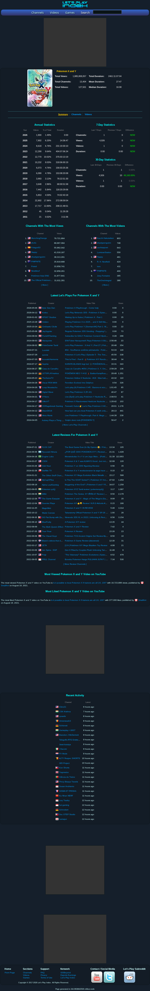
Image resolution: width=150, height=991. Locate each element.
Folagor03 (35, 247)
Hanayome (47, 340)
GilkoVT (45, 401)
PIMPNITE (36, 261)
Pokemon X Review (73, 531)
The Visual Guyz (49, 536)
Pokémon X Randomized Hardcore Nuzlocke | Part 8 (88, 401)
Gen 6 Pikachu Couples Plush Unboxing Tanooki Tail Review (92, 550)
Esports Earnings (68, 975)
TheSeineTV (48, 378)
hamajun (63, 819)
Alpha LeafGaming (50, 485)
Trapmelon (64, 772)
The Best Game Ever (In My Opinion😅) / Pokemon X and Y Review (95, 447)
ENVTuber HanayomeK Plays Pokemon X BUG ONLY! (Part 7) (93, 341)
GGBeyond (66, 973)
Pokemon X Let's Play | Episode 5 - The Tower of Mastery (91, 355)
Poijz (44, 554)
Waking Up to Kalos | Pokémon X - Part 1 (83, 317)
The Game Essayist (51, 498)
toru (99, 266)
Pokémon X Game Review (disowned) (82, 541)
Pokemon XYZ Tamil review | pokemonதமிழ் (84, 489)
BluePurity (46, 522)
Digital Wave (47, 392)
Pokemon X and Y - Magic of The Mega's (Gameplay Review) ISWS (95, 499)
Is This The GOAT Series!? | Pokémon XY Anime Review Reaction (94, 480)
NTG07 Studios (49, 317)
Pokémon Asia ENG (40, 276)
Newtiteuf (35, 271)
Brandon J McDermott (69, 735)
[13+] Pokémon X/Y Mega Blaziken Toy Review (86, 545)
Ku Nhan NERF (66, 795)
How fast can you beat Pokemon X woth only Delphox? (90, 411)
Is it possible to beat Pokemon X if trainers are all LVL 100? (80, 583)
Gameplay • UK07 (67, 730)
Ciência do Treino (67, 777)
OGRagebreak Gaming (52, 406)
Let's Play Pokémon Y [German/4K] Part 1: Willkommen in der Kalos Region (99, 327)
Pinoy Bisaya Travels (68, 781)
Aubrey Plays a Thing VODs (54, 420)
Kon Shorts (64, 767)
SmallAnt (5, 585)
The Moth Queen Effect (52, 527)
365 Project (64, 763)
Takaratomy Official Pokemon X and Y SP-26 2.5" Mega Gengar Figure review (100, 513)
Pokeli (34, 266)
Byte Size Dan (48, 308)
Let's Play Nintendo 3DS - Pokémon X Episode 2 (87, 313)
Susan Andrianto (66, 786)
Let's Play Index (68, 978)
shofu (33, 243)
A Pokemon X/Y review (75, 522)
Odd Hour (46, 466)
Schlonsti (63, 725)
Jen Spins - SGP (49, 550)
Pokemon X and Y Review (76, 527)
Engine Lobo (48, 456)
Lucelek (45, 350)
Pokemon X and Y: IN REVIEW (79, 508)
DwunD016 (47, 410)
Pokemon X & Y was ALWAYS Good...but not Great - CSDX (92, 461)
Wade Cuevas (48, 513)
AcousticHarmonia (50, 359)
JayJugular (47, 331)
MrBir (44, 494)
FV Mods (63, 753)
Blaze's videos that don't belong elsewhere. (61, 540)
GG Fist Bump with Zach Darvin (56, 517)
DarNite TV (47, 470)
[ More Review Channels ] (75, 564)
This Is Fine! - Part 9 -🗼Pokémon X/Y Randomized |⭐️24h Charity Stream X (99, 359)
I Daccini (63, 749)
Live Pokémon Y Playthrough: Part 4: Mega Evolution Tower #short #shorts (99, 415)
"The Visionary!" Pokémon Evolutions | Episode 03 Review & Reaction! (97, 555)
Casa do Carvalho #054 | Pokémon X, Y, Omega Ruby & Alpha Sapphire (98, 369)
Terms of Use (46, 978)
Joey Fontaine (103, 276)
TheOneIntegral (104, 280)
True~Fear (46, 531)
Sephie (45, 364)
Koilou (45, 312)
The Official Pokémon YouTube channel (49, 280)
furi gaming (64, 805)
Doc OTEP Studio (67, 814)
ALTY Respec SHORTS (69, 758)
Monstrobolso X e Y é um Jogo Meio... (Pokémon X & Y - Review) (94, 456)
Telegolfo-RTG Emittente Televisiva (74, 740)
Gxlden (45, 322)
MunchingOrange (39, 238)
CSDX (44, 461)
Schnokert (63, 809)
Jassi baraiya (65, 744)
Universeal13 (65, 721)
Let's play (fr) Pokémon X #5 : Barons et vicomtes (87, 387)
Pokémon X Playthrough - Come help (82, 308)
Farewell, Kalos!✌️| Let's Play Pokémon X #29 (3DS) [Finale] (92, 406)
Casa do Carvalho (50, 368)
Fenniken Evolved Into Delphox (79, 383)
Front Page (10, 973)
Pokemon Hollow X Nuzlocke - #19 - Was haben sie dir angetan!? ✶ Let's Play (100, 378)
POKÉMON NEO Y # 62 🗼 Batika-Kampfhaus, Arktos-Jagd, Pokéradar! (97, 373)
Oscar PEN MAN (49, 382)
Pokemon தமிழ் (48, 489)
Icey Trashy (64, 800)
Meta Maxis (47, 415)
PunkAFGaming (49, 336)
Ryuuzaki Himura (49, 452)
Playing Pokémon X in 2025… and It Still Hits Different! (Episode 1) (95, 322)
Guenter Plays (48, 503)
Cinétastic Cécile (49, 326)
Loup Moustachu (49, 387)
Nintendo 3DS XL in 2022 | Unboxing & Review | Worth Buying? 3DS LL (97, 517)
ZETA (44, 545)
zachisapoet (102, 247)
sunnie (45, 355)
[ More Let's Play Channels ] (75, 425)
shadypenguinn (38, 257)
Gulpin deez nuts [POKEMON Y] (79, 420)
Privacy (44, 975)
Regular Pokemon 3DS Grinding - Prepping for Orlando (90, 331)
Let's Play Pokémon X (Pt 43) (78, 392)
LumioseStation (104, 252)
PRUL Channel (48, 559)
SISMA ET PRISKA (67, 791)
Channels (76, 114)
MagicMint (46, 508)
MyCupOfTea (48, 480)
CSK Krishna (65, 711)
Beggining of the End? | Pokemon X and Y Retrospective (91, 485)
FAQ (43, 973)
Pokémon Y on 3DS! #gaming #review (82, 466)
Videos (88, 114)
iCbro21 (62, 707)
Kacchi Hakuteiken (105, 238)
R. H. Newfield (103, 262)
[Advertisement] (75, 42)
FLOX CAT (47, 447)
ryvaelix (62, 716)
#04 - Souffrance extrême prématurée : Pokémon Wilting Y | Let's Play (96, 350)
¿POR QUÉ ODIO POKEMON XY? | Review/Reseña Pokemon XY (94, 452)
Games (26, 978)
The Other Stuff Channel (53, 475)
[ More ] (44, 285)
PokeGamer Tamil (50, 345)
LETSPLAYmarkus (50, 373)
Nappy (34, 252)
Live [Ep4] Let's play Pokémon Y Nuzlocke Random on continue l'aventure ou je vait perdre (106, 397)
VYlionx (45, 396)
